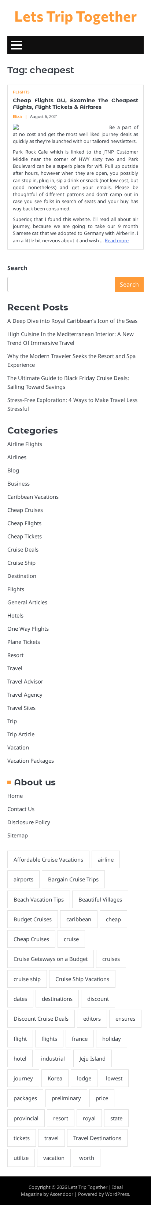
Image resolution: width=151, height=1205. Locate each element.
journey (23, 1078)
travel (51, 1138)
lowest (114, 1078)
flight (20, 1038)
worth (86, 1157)
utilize (21, 1157)
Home (15, 795)
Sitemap (17, 835)
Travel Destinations (97, 1138)
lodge (84, 1078)
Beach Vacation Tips (39, 899)
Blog (13, 470)
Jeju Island (93, 1058)
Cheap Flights (24, 523)
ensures (125, 1018)
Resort (15, 655)
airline (106, 859)
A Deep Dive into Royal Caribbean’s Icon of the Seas (72, 320)
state (116, 1118)
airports (23, 879)
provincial (26, 1118)
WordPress (117, 1194)
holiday (111, 1038)
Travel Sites (21, 707)
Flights (21, 92)
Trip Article (20, 734)
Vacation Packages (30, 760)
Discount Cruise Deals (41, 1018)
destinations (57, 998)
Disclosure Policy (28, 822)
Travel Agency (25, 694)
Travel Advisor (25, 681)
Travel (14, 668)
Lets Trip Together (75, 16)
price (102, 1098)
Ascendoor (61, 1194)
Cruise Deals (22, 549)
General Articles (27, 602)
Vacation (18, 747)
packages (25, 1098)
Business (18, 483)
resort (60, 1118)
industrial (53, 1058)
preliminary (66, 1098)
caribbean (78, 919)
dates (20, 998)
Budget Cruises (33, 919)
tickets (22, 1138)
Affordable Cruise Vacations (48, 859)
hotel (20, 1058)
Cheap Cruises (25, 509)
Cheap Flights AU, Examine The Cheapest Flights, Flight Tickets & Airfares (75, 103)
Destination (21, 575)
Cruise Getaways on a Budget (51, 958)
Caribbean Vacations (33, 496)
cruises (111, 958)
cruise (71, 939)
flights (49, 1038)
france (80, 1038)
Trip (12, 721)
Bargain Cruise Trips (73, 879)
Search (17, 268)
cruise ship (27, 979)
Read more (117, 240)
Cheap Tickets (24, 536)
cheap (113, 919)
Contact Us (20, 808)
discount (98, 998)
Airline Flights (24, 443)
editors (92, 1018)
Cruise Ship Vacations (82, 979)
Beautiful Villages (100, 899)
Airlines (16, 457)
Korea (55, 1078)
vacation (54, 1157)
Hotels (15, 615)
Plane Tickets (23, 641)
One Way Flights (28, 628)
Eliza (17, 116)
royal (89, 1118)
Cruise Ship (21, 562)
